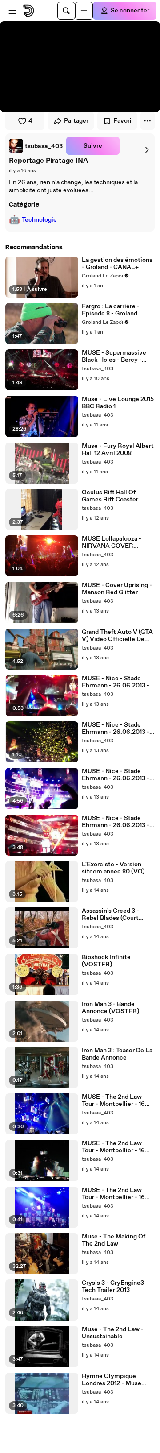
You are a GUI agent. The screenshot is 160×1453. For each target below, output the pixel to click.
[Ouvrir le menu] (12, 11)
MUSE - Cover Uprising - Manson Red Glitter (117, 589)
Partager (76, 121)
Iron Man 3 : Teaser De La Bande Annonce (117, 1054)
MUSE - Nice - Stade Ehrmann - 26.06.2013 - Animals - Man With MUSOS (115, 728)
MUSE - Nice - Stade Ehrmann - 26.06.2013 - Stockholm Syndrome (115, 775)
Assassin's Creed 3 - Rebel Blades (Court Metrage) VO (110, 914)
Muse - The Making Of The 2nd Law (113, 1240)
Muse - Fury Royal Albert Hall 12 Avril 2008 (118, 450)
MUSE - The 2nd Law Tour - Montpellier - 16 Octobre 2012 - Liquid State (113, 1100)
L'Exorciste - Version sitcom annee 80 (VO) (113, 868)
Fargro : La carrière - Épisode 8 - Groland (111, 310)
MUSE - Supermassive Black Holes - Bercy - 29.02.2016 (114, 356)
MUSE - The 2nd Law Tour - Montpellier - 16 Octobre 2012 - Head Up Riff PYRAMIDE (116, 1194)
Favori (122, 121)
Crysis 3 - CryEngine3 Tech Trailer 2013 (113, 1286)
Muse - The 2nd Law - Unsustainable (113, 1333)
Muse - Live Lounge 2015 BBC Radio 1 (118, 403)
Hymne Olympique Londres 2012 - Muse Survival (111, 1380)
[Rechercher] (66, 11)
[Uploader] (84, 11)
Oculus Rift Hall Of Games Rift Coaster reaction (110, 496)
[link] (36, 146)
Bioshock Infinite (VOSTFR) (106, 961)
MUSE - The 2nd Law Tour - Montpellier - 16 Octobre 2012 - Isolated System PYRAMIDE (115, 1147)
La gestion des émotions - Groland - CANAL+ (117, 264)
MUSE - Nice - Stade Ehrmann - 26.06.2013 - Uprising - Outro (115, 682)
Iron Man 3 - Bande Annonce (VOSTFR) (110, 1008)
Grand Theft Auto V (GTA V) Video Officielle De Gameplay (117, 636)
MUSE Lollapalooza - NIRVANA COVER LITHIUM (111, 542)
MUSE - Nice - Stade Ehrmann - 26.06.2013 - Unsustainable (115, 822)
